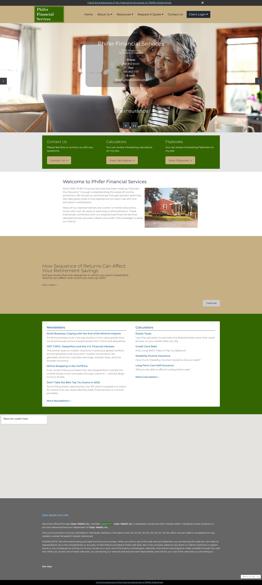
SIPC (110, 523)
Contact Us (175, 14)
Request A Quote (149, 14)
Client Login (197, 14)
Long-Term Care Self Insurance (155, 365)
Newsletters (56, 327)
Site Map (47, 566)
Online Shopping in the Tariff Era (67, 366)
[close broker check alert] (202, 3)
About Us (103, 14)
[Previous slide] (3, 81)
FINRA (104, 523)
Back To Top (249, 576)
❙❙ (134, 125)
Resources (124, 14)
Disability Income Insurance (153, 355)
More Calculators (147, 377)
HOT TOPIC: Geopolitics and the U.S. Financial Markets (80, 346)
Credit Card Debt (146, 346)
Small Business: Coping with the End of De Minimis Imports (84, 333)
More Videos (49, 285)
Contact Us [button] (57, 160)
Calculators (144, 327)
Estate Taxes (143, 333)
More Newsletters (59, 400)
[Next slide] (258, 81)
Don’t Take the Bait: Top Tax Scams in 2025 (73, 382)
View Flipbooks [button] (179, 160)
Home (88, 14)
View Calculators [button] (120, 160)
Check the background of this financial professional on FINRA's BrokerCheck (129, 2)
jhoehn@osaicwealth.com (131, 79)
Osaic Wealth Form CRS (55, 515)
